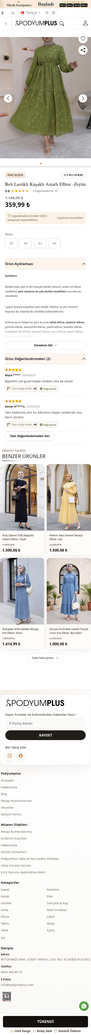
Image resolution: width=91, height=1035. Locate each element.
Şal (3, 938)
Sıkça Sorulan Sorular (16, 865)
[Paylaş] (83, 50)
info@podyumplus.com (17, 985)
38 (11, 243)
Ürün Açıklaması (19, 264)
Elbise (5, 917)
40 (26, 243)
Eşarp (51, 930)
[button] (40, 163)
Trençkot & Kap (57, 903)
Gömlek (6, 903)
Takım (5, 923)
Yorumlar (7, 807)
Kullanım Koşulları (14, 838)
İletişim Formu (11, 814)
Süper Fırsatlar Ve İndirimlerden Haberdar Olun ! (40, 715)
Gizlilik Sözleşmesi (14, 852)
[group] (45, 97)
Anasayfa (7, 780)
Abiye (51, 923)
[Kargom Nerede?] (13, 13)
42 (40, 243)
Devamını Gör (43, 345)
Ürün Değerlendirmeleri (27, 358)
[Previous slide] (8, 98)
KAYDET (45, 735)
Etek (50, 896)
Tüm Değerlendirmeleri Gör (30, 436)
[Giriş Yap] (46, 12)
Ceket (51, 917)
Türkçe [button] (32, 12)
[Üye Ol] (53, 12)
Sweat (5, 890)
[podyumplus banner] (45, 3)
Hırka (4, 910)
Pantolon (53, 890)
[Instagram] (9, 755)
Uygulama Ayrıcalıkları (70, 218)
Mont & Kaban (57, 910)
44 (54, 243)
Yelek (4, 930)
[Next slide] (83, 98)
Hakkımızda (9, 787)
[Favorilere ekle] (83, 38)
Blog (4, 794)
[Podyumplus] (39, 703)
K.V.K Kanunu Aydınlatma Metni (23, 872)
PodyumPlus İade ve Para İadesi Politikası (30, 859)
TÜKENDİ (45, 1021)
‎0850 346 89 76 (11, 972)
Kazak (5, 896)
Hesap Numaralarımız (16, 801)
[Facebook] (20, 755)
